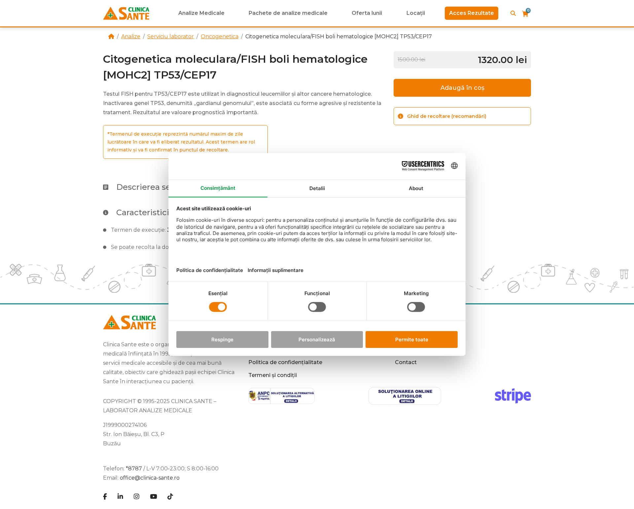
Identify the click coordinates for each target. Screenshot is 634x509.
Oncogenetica (219, 36)
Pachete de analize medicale (288, 13)
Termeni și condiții (272, 375)
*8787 (134, 468)
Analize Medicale (201, 13)
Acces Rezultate (471, 13)
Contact (406, 362)
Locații (415, 13)
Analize (130, 36)
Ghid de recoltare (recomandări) (446, 116)
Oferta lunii (367, 13)
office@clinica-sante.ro (150, 478)
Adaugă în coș (462, 87)
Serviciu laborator (170, 36)
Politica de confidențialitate (285, 362)
